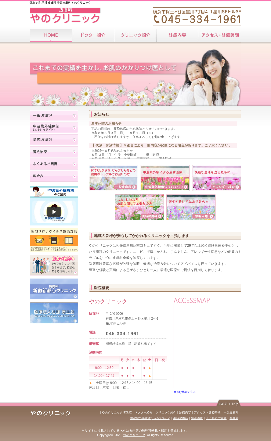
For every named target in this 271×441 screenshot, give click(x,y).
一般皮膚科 (54, 115)
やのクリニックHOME (117, 412)
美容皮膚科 (54, 139)
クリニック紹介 (135, 35)
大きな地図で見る (185, 392)
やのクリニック (134, 435)
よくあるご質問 (54, 164)
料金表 (54, 176)
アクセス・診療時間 (220, 35)
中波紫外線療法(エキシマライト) (54, 127)
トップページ (51, 35)
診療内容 (178, 35)
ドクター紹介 (93, 35)
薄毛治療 (54, 151)
